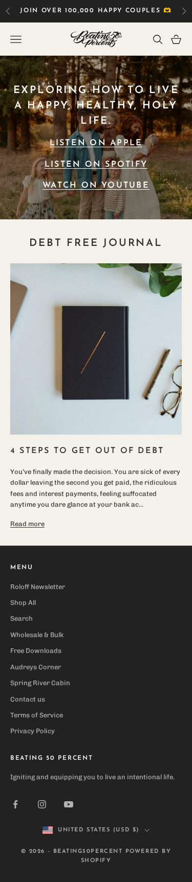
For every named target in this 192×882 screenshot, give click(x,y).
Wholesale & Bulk (36, 635)
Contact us (27, 699)
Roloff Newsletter (37, 587)
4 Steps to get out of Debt (87, 451)
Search (21, 618)
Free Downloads (35, 650)
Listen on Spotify (96, 165)
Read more (27, 524)
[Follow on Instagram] (42, 804)
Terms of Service (36, 715)
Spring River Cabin (40, 683)
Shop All (23, 602)
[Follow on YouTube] (68, 804)
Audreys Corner (35, 667)
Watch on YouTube (96, 186)
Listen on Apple (96, 143)
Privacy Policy (32, 731)
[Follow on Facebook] (15, 804)
